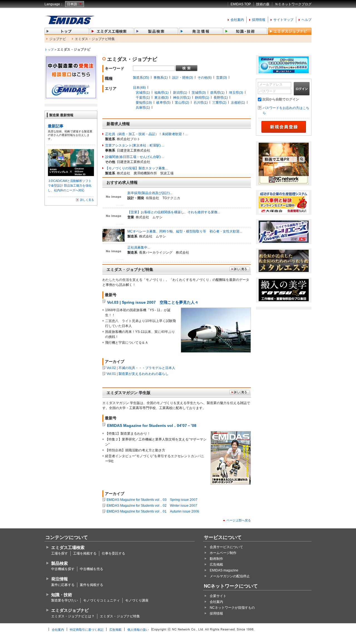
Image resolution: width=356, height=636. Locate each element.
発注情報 (59, 578)
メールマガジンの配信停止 (230, 576)
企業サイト (218, 596)
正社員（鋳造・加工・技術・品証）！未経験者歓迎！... (146, 134)
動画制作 (216, 559)
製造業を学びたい (64, 600)
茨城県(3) (199, 93)
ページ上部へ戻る (238, 520)
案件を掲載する (91, 585)
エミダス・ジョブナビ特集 (95, 39)
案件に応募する (63, 585)
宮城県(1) (143, 93)
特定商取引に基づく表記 (86, 629)
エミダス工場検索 (68, 547)
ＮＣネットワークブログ (293, 4)
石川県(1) (201, 103)
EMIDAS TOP (241, 4)
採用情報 (258, 20)
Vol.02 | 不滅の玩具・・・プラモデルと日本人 (141, 368)
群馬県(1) (217, 93)
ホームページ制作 (223, 553)
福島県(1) (161, 93)
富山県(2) (182, 103)
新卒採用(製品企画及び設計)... (149, 193)
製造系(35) (141, 78)
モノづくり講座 (137, 600)
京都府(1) (238, 103)
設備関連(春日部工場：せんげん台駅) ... (134, 157)
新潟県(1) (180, 93)
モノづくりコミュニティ (101, 600)
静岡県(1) (202, 98)
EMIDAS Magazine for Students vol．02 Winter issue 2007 (152, 506)
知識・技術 (61, 594)
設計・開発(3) (182, 78)
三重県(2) (219, 103)
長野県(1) (221, 98)
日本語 (72, 4)
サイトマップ (283, 20)
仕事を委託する (113, 553)
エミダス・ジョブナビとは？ (73, 616)
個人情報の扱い (138, 629)
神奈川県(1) (182, 98)
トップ (49, 49)
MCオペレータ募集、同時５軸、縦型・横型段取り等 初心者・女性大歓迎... (184, 231)
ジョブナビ (57, 39)
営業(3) (221, 78)
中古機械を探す (63, 569)
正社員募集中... (138, 247)
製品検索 (59, 563)
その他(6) (204, 78)
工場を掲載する (85, 553)
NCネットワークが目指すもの (232, 608)
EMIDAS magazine (224, 570)
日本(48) (139, 88)
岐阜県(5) (163, 103)
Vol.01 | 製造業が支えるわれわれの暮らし (138, 374)
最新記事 (55, 126)
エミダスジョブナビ (70, 610)
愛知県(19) (144, 103)
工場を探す (59, 553)
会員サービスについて (226, 547)
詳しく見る (87, 199)
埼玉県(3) (236, 93)
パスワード (267, 91)
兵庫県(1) (143, 108)
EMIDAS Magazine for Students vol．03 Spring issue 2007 (152, 500)
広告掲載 (216, 564)
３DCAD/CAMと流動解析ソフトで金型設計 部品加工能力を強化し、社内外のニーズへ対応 (70, 185)
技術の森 (263, 4)
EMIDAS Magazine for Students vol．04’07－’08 (151, 425)
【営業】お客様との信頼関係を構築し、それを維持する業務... (173, 212)
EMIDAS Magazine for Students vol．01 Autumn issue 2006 (153, 511)
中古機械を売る (91, 569)
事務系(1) (161, 78)
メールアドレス (271, 84)
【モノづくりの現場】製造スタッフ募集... (136, 168)
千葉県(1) (143, 98)
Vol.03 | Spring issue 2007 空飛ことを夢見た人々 (153, 302)
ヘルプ (306, 20)
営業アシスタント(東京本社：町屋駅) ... (134, 145)
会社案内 (237, 20)
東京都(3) (161, 98)
